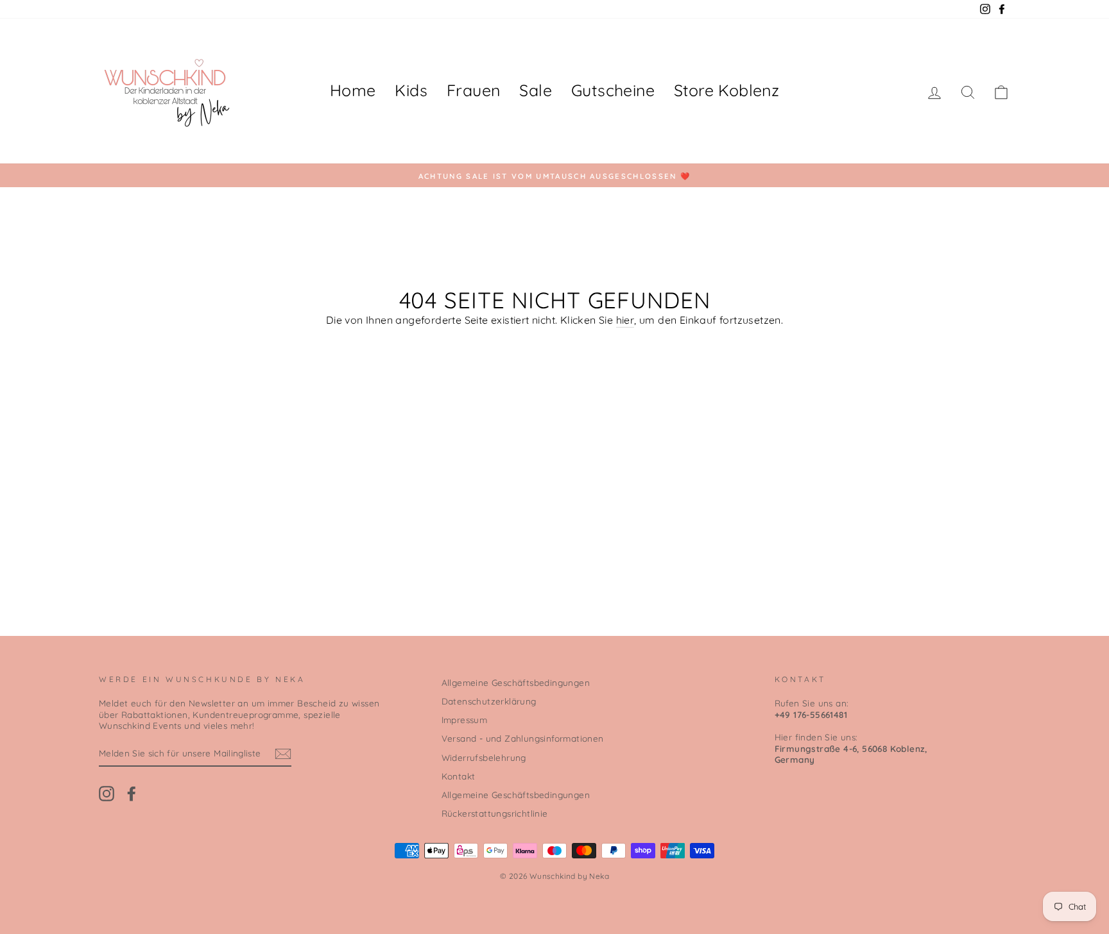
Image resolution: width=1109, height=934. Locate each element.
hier (625, 319)
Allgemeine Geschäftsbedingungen (516, 682)
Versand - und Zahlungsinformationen (523, 738)
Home (353, 90)
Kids (411, 90)
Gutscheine (613, 90)
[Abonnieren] (283, 754)
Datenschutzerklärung (489, 701)
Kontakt (459, 776)
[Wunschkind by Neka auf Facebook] (131, 793)
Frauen (473, 90)
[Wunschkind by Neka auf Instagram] (106, 793)
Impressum (465, 719)
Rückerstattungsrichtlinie (495, 813)
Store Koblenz (726, 90)
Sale (535, 90)
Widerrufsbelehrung (484, 757)
